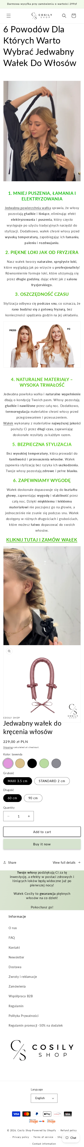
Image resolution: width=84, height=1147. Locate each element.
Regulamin (16, 1006)
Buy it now (42, 844)
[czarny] (32, 763)
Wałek (8, 423)
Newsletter (16, 957)
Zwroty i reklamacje (23, 976)
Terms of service (43, 1137)
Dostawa (15, 967)
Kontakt (14, 947)
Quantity (9, 807)
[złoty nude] (20, 763)
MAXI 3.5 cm (18, 781)
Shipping (8, 747)
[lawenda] (8, 763)
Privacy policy (20, 1137)
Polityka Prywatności (24, 1016)
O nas (13, 928)
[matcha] (44, 763)
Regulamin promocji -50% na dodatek (36, 1025)
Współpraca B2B (21, 996)
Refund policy (69, 1130)
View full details (64, 862)
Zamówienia (17, 986)
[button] (8, 15)
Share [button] (12, 862)
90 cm (33, 798)
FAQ (12, 937)
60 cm (12, 798)
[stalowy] (56, 763)
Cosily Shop (24, 1130)
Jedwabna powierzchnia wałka (28, 208)
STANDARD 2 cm (52, 781)
